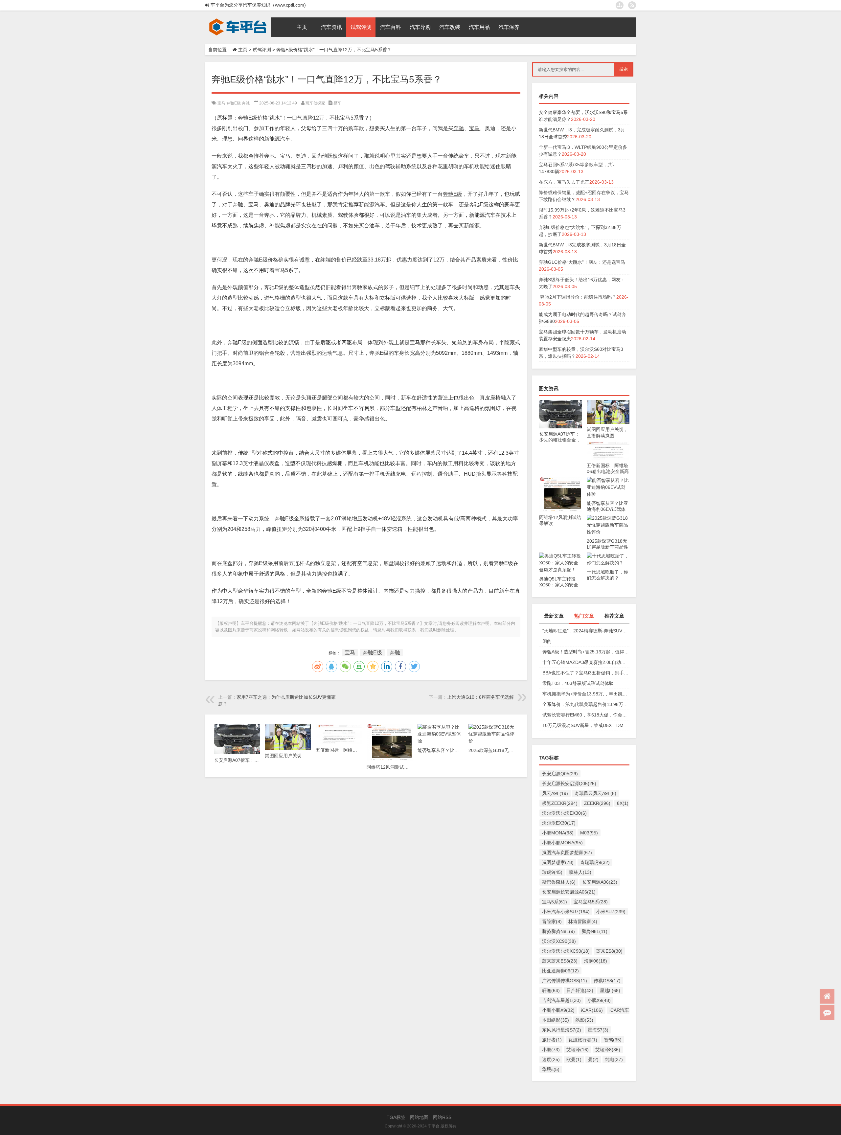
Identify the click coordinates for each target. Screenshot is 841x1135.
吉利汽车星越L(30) (561, 1000)
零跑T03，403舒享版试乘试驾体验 (578, 683)
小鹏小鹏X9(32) (558, 1010)
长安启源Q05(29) (560, 773)
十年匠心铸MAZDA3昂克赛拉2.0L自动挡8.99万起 (585, 662)
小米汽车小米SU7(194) (566, 911)
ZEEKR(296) (597, 803)
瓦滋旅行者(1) (582, 1039)
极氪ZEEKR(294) (560, 803)
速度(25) (551, 1059)
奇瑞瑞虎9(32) (595, 862)
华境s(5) (550, 1069)
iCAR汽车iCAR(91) (628, 1010)
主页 (242, 49)
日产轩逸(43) (579, 990)
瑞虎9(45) (552, 872)
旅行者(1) (552, 1039)
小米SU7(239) (610, 911)
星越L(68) (610, 990)
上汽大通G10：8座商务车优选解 (480, 697)
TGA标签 (396, 1117)
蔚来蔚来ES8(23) (560, 961)
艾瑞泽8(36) (607, 1049)
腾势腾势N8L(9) (558, 931)
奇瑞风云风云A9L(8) (595, 793)
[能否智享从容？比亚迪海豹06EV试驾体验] (608, 480)
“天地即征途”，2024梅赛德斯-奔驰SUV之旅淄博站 (585, 630)
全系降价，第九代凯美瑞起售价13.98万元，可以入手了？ (585, 704)
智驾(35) (613, 1039)
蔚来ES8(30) (609, 951)
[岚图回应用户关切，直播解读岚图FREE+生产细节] (608, 403)
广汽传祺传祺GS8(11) (564, 980)
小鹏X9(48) (599, 1000)
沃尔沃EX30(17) (559, 823)
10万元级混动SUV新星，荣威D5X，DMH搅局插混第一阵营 (585, 725)
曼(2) (593, 1059)
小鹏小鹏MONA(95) (562, 842)
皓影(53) (584, 1020)
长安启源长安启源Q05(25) (569, 783)
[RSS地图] (632, 5)
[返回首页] (827, 996)
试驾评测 (262, 49)
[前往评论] (827, 1012)
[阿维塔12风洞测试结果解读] (560, 480)
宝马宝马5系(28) (591, 901)
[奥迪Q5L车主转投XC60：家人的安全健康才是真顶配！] (560, 555)
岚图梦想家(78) (558, 862)
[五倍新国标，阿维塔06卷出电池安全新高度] (608, 444)
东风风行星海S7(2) (561, 1030)
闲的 (547, 641)
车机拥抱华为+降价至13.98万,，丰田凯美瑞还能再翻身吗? (585, 693)
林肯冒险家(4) (582, 921)
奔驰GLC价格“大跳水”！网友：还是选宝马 (582, 262)
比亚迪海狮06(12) (560, 970)
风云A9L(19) (555, 793)
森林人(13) (580, 872)
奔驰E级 (233, 103)
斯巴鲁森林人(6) (559, 882)
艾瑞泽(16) (577, 1049)
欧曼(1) (573, 1059)
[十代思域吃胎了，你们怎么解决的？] (608, 555)
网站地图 (419, 1117)
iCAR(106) (592, 1010)
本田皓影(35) (555, 1020)
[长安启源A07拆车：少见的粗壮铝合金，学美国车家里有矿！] (560, 403)
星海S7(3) (598, 1030)
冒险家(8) (552, 921)
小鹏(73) (551, 1049)
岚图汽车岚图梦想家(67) (567, 852)
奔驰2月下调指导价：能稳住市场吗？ (577, 297)
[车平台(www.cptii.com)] (238, 19)
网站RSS (442, 1117)
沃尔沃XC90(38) (559, 941)
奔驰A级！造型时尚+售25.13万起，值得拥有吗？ (585, 651)
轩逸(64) (551, 990)
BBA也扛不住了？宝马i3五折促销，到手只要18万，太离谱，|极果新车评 (585, 672)
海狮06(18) (595, 961)
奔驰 (246, 103)
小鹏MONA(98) (558, 832)
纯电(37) (614, 1059)
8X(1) (622, 803)
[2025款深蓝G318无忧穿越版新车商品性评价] (608, 518)
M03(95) (589, 832)
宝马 (221, 103)
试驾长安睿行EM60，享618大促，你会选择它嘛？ (585, 714)
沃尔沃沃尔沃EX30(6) (564, 813)
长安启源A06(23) (599, 882)
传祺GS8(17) (607, 980)
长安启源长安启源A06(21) (569, 892)
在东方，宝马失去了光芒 (564, 182)
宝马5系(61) (554, 901)
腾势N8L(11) (594, 931)
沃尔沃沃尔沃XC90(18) (566, 951)
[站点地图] (620, 5)
